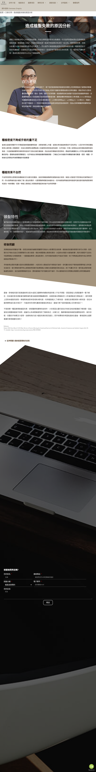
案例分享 (41, 3)
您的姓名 (7, 574)
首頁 (1, 13)
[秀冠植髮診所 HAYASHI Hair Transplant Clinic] (3, 3)
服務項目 (31, 3)
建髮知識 (52, 3)
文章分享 (8, 13)
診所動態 (64, 3)
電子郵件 (37, 581)
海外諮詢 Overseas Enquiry (12, 8)
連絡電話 (37, 574)
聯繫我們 (76, 3)
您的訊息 (7, 589)
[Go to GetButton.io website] (91, 770)
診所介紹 (12, 3)
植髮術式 (21, 3)
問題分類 (7, 582)
